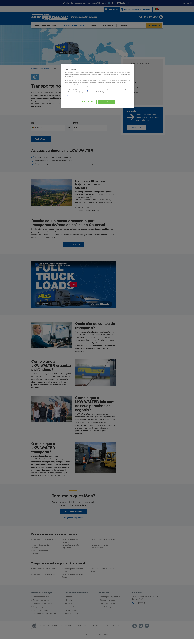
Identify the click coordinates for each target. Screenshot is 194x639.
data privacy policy (90, 90)
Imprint (67, 96)
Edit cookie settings (88, 102)
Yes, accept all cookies (106, 102)
